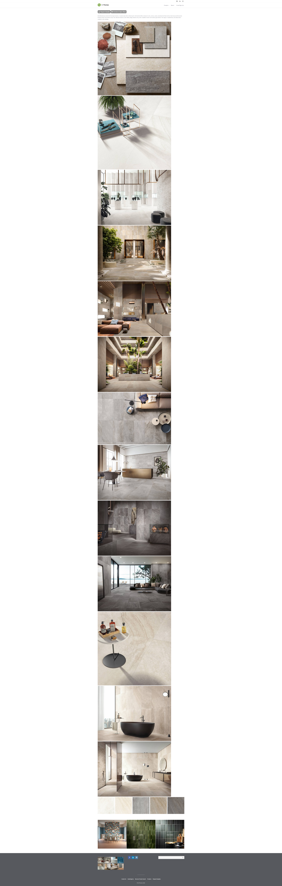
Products (166, 5)
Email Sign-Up (180, 5)
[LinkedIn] (133, 857)
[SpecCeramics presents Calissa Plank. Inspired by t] (107, 867)
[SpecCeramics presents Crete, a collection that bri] (101, 860)
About (172, 5)
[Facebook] (129, 857)
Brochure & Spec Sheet (119, 12)
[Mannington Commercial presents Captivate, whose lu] (114, 867)
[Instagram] (136, 857)
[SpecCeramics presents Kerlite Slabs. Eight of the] (107, 860)
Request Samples (105, 12)
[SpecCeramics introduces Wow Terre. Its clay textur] (120, 867)
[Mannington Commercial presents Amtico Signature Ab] (101, 867)
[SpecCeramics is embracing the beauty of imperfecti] (120, 860)
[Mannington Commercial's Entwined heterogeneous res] (114, 860)
